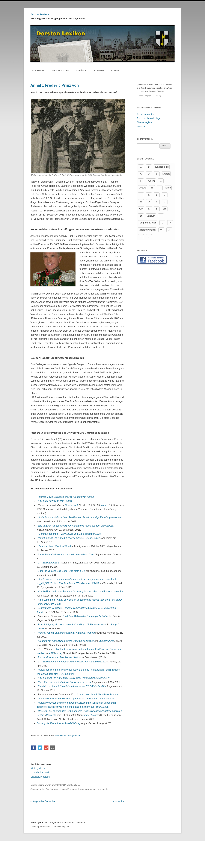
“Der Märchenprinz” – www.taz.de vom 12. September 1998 (69, 534)
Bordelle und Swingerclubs (67, 735)
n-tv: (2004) (55, 501)
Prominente (102, 789)
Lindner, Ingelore (40, 776)
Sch (164, 208)
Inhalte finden (60, 71)
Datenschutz (58, 827)
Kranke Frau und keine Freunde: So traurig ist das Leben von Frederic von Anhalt (81, 591)
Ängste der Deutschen (43, 801)
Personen (72, 789)
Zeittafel (141, 126)
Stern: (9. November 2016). (66, 554)
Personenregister (145, 114)
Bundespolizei (161, 166)
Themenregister (144, 122)
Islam (168, 187)
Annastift (118, 801)
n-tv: (74, 678)
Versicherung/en (147, 229)
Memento (51, 715)
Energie (166, 173)
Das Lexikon (37, 71)
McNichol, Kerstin (40, 772)
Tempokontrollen (148, 222)
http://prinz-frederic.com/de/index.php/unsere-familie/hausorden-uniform (76, 698)
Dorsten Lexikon (39, 14)
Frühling (151, 180)
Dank (68, 827)
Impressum (44, 827)
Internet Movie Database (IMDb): (66, 497)
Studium (151, 215)
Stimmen (99, 71)
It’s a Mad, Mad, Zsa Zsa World (54, 546)
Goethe (142, 187)
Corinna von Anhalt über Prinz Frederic (97, 694)
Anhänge (81, 71)
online (103, 505)
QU (141, 208)
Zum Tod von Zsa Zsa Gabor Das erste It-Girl (61, 571)
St (141, 215)
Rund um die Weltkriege (148, 118)
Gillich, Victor (37, 768)
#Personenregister (57, 789)
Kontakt (116, 71)
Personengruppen (86, 789)
